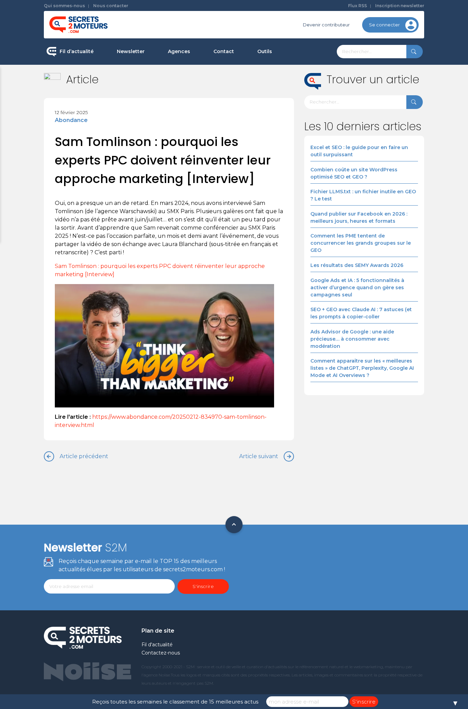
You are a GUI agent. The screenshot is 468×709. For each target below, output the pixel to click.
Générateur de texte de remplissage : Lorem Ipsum (298, 101)
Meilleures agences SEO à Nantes (206, 141)
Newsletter (131, 51)
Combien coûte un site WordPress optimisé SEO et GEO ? (353, 173)
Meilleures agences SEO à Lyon (203, 97)
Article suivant (258, 456)
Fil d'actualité (157, 644)
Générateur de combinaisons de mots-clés (294, 159)
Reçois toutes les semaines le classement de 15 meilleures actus (175, 701)
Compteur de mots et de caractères (298, 75)
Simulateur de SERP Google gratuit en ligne (297, 129)
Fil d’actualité (77, 51)
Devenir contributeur (326, 24)
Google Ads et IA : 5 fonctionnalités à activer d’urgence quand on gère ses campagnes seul (357, 287)
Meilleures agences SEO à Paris (203, 75)
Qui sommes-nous (64, 5)
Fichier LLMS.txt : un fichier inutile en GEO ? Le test (363, 195)
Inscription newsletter (399, 5)
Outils (264, 51)
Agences (179, 51)
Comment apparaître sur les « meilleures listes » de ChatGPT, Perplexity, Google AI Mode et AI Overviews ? (362, 368)
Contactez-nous (160, 653)
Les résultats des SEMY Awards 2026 (356, 265)
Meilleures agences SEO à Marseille (208, 162)
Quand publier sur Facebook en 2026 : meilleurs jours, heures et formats (358, 217)
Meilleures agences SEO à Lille (202, 119)
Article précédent (84, 456)
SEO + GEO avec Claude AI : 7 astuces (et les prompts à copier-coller (361, 313)
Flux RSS (357, 5)
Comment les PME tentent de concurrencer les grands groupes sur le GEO (360, 243)
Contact (223, 51)
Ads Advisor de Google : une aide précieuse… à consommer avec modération (352, 339)
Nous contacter (110, 5)
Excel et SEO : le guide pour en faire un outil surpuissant (359, 151)
